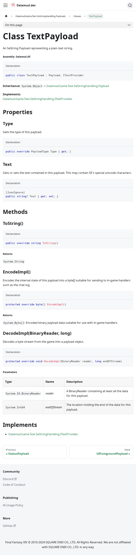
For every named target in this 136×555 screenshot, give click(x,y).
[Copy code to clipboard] (129, 75)
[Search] (130, 5)
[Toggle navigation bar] (5, 5)
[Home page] (6, 16)
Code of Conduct (14, 485)
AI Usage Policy (13, 505)
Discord (8, 479)
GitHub (7, 526)
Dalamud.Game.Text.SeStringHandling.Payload (78, 86)
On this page (13, 25)
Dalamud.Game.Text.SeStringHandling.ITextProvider (37, 99)
